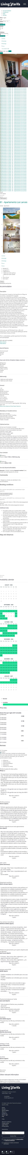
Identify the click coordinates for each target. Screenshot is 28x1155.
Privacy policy (5, 1126)
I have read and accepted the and (13, 1140)
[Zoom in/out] (3, 195)
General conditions (6, 1121)
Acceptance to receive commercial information (11, 1143)
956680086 (6, 1096)
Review (4, 15)
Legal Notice (5, 1124)
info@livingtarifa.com (9, 1098)
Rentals (4, 1109)
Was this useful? (14, 795)
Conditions (5, 12)
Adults (1, 26)
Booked (5, 698)
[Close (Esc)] (0, 195)
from (1, 17)
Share (2, 281)
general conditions (10, 1140)
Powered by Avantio (16, 1103)
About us (4, 1112)
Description (3, 198)
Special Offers (5, 1110)
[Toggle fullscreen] (2, 195)
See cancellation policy (6, 493)
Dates (1, 21)
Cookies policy (5, 1123)
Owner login (5, 1115)
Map (4, 13)
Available (5, 702)
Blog (3, 1116)
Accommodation (7, 10)
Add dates (2, 24)
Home (3, 1107)
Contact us (4, 1113)
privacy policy (20, 1139)
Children (2, 32)
